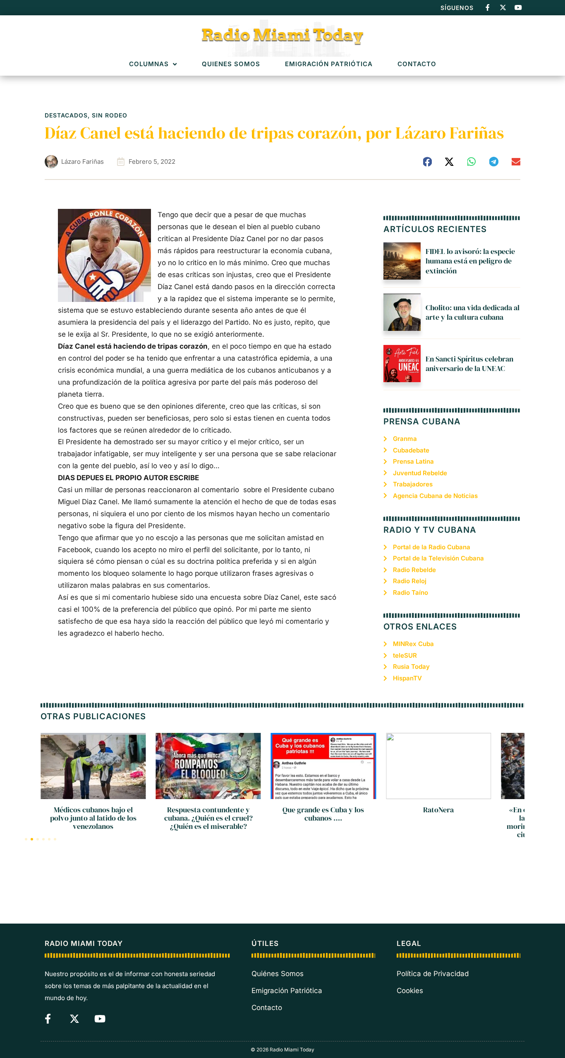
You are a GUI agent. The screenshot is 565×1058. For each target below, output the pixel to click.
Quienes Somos (231, 64)
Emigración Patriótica (329, 64)
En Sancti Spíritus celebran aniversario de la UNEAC (469, 363)
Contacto (416, 64)
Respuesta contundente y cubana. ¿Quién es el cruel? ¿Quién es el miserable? (208, 817)
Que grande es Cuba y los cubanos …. (323, 813)
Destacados (66, 115)
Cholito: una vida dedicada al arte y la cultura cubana (473, 312)
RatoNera (438, 809)
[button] (427, 161)
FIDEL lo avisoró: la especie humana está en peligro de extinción (470, 261)
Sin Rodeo (109, 115)
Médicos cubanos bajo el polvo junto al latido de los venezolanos (93, 817)
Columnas (149, 64)
